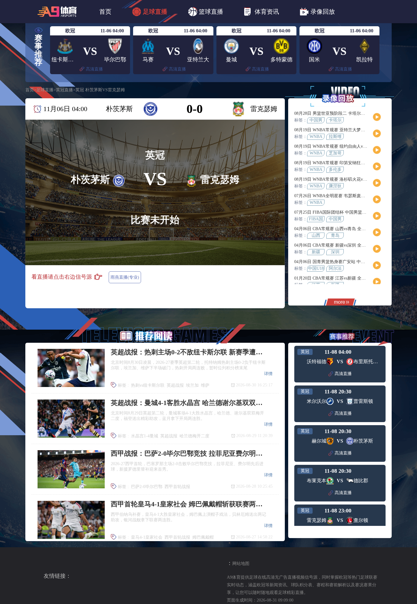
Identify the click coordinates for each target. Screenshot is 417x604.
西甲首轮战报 (177, 486)
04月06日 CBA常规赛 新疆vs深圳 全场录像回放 (338, 245)
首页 (105, 11)
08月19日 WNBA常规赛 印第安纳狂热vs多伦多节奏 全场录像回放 (355, 163)
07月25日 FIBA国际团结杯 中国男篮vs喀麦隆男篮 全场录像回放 (354, 212)
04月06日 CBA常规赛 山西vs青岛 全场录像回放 (338, 228)
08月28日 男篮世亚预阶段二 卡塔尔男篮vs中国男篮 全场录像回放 (355, 113)
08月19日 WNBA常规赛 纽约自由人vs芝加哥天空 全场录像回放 (353, 146)
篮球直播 (211, 11)
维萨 (205, 385)
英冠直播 (64, 90)
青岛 (335, 235)
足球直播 (155, 11)
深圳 (335, 252)
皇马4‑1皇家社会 (146, 537)
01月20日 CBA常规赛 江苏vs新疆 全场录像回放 (338, 278)
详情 (268, 373)
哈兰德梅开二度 (194, 436)
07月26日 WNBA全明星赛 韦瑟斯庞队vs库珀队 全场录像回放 (351, 195)
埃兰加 (192, 385)
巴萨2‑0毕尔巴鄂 (146, 486)
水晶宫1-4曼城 (144, 436)
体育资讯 (267, 11)
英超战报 (175, 385)
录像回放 (322, 11)
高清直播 (94, 69)
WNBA (316, 136)
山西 (316, 235)
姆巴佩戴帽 (203, 537)
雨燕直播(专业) (125, 277)
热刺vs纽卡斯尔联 (148, 385)
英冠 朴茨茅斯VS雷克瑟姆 (100, 90)
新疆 (316, 252)
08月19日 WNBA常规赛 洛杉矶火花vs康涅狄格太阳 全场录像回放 (355, 179)
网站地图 (240, 563)
